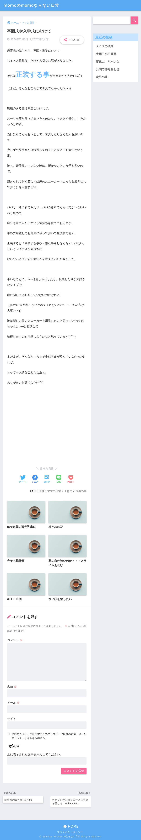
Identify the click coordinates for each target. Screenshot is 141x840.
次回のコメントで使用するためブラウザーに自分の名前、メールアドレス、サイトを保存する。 (49, 736)
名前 (12, 686)
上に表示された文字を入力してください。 (35, 754)
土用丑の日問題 (106, 54)
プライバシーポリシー (70, 832)
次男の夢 (102, 77)
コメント (15, 640)
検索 (134, 20)
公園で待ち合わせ (107, 69)
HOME (72, 826)
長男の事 (80, 491)
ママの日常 (54, 491)
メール (13, 702)
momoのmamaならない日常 (31, 5)
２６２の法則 (104, 46)
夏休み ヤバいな (107, 61)
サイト (11, 718)
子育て (68, 491)
